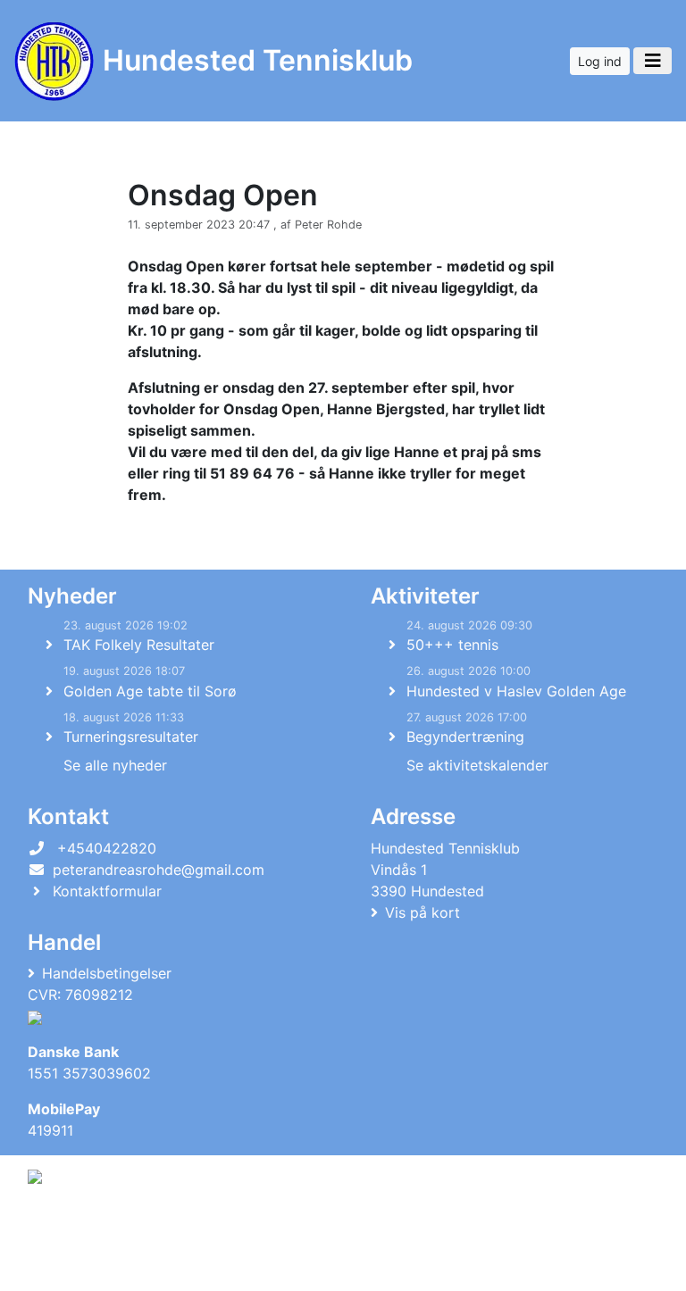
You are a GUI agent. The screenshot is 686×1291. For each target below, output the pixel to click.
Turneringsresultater (130, 736)
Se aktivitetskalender (477, 765)
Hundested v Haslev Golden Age (516, 691)
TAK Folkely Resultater (138, 645)
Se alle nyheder (115, 765)
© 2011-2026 (64, 1267)
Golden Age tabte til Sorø (150, 691)
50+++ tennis (452, 645)
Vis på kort (422, 912)
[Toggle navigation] (652, 60)
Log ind (600, 61)
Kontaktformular (107, 891)
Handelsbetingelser (107, 973)
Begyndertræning (465, 736)
